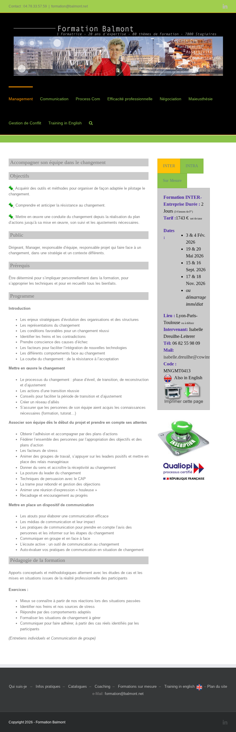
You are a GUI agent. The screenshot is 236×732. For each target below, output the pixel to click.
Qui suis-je (18, 686)
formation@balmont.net (69, 6)
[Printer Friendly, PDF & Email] (183, 386)
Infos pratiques (48, 686)
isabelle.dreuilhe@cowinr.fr (188, 357)
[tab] (168, 166)
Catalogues (77, 686)
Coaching (102, 686)
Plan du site (217, 686)
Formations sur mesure (137, 686)
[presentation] (168, 166)
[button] (91, 123)
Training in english (180, 686)
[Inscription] (183, 420)
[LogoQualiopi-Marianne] (184, 459)
